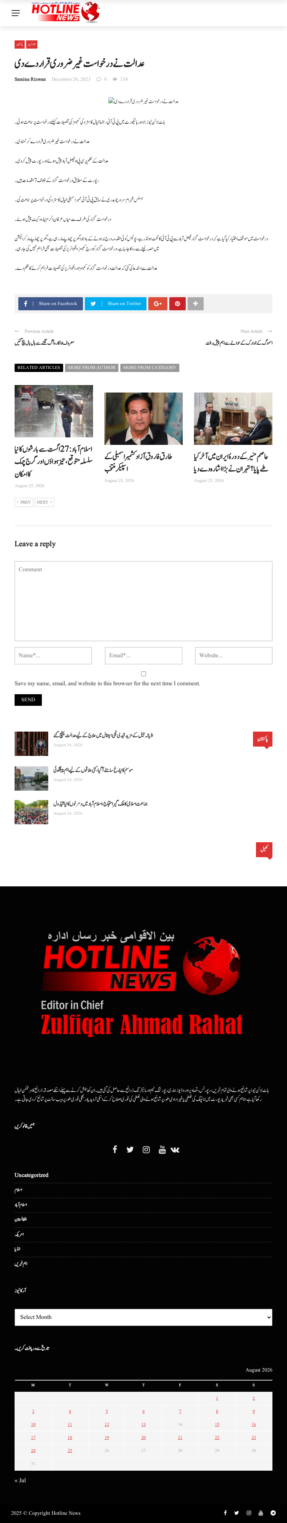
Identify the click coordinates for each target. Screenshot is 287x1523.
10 (33, 1424)
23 (253, 1437)
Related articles (39, 367)
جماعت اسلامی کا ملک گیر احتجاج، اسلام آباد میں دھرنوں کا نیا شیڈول (100, 804)
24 (33, 1450)
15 (217, 1424)
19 (107, 1437)
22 (217, 1437)
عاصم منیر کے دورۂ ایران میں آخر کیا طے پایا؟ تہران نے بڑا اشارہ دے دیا (231, 463)
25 (70, 1450)
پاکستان (19, 44)
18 (70, 1437)
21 (180, 1437)
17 (33, 1437)
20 (143, 1437)
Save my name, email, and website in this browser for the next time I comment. (107, 684)
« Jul (20, 1481)
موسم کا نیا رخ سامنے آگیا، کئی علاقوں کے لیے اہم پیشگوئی (93, 770)
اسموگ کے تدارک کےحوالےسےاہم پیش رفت (239, 343)
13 (143, 1424)
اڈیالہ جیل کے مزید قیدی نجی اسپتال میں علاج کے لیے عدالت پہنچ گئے (103, 735)
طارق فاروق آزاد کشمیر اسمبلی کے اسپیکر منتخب (138, 463)
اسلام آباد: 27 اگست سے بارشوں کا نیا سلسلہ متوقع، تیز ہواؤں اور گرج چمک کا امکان (54, 462)
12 (107, 1424)
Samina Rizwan (30, 79)
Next (42, 502)
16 (253, 1424)
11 (70, 1424)
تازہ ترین (32, 44)
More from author (91, 367)
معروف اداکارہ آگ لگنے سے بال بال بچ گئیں (44, 343)
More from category (149, 367)
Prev (26, 502)
